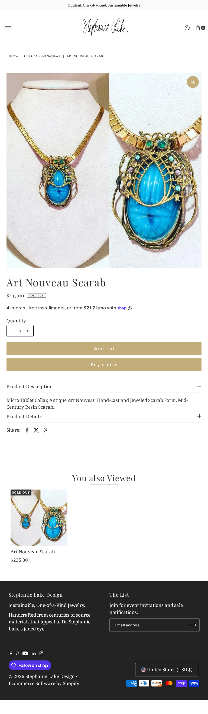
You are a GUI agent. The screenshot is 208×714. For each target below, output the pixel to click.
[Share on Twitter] (36, 430)
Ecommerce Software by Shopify (44, 683)
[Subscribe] (193, 625)
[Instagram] (41, 654)
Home (13, 56)
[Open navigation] (8, 28)
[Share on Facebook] (27, 430)
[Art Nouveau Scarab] (39, 518)
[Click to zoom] (193, 82)
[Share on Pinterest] (45, 430)
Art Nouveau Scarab (33, 551)
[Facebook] (11, 654)
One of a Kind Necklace (42, 56)
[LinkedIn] (34, 654)
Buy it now (104, 364)
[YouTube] (25, 654)
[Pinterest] (17, 654)
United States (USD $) (170, 669)
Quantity (16, 321)
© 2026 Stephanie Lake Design (42, 676)
